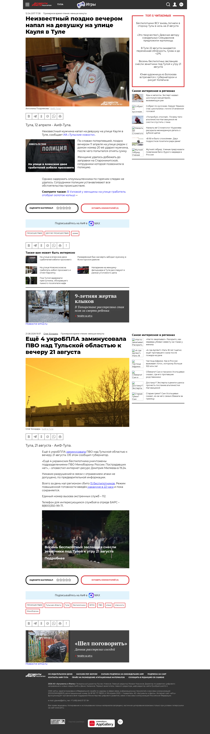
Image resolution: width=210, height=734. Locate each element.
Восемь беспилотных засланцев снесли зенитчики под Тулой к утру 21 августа (158, 64)
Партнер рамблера (76, 722)
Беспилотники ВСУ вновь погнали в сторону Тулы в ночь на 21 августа (158, 24)
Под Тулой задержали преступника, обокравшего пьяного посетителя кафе (54, 280)
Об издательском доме (60, 674)
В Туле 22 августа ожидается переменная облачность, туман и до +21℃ (158, 51)
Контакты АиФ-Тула (58, 677)
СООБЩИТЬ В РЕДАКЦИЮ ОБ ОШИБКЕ (146, 677)
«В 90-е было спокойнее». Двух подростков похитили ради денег (163, 139)
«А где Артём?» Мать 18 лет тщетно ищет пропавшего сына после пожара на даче (164, 353)
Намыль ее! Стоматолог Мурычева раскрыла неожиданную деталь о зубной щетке (163, 130)
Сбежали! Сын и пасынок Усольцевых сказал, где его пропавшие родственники (165, 374)
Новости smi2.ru (36, 323)
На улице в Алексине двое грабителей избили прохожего (56, 258)
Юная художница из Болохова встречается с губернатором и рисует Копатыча (158, 77)
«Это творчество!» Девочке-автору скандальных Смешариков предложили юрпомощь (158, 38)
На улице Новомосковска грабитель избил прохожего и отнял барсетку (55, 270)
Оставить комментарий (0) (105, 208)
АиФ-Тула (55, 108)
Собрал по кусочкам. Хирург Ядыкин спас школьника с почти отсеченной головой (165, 109)
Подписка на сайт (156, 674)
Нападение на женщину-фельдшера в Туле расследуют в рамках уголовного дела (108, 270)
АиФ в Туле (47, 429)
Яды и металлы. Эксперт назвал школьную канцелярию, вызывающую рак (162, 98)
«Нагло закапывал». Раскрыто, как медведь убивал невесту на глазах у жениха (164, 342)
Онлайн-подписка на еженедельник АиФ (122, 674)
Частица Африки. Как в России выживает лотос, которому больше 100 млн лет (164, 363)
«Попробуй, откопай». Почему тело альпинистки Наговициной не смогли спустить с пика (164, 119)
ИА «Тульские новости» (79, 134)
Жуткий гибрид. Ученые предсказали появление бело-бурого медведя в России (165, 152)
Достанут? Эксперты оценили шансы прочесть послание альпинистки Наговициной (165, 385)
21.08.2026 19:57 (33, 333)
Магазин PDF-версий (86, 674)
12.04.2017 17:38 (33, 13)
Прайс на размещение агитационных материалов (98, 677)
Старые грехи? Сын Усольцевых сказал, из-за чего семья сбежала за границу (164, 396)
